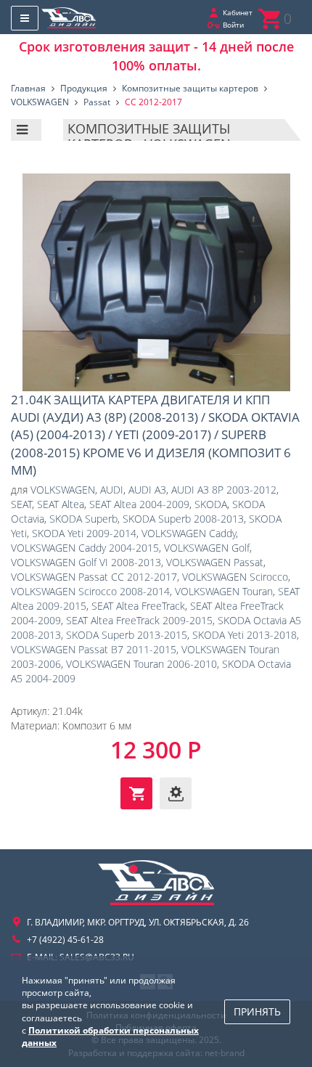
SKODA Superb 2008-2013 (183, 519)
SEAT (21, 504)
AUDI (111, 489)
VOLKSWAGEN (62, 489)
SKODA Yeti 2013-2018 (244, 635)
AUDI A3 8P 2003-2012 (223, 489)
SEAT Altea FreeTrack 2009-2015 (139, 620)
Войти (233, 25)
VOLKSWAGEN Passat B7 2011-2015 (93, 649)
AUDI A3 (147, 489)
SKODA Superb (83, 519)
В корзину (136, 793)
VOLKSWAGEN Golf (207, 548)
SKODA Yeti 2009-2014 (84, 533)
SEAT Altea (60, 504)
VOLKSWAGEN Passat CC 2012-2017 (94, 577)
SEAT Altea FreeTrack (138, 606)
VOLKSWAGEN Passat (214, 562)
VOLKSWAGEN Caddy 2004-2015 (85, 548)
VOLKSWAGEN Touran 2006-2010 (141, 664)
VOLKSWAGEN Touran (224, 591)
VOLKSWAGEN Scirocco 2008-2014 (90, 591)
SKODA (210, 504)
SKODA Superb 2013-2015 (126, 635)
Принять (257, 1011)
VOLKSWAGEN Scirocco (235, 577)
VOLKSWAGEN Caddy (188, 533)
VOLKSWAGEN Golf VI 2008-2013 (86, 562)
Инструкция (176, 793)
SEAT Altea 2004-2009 (139, 504)
